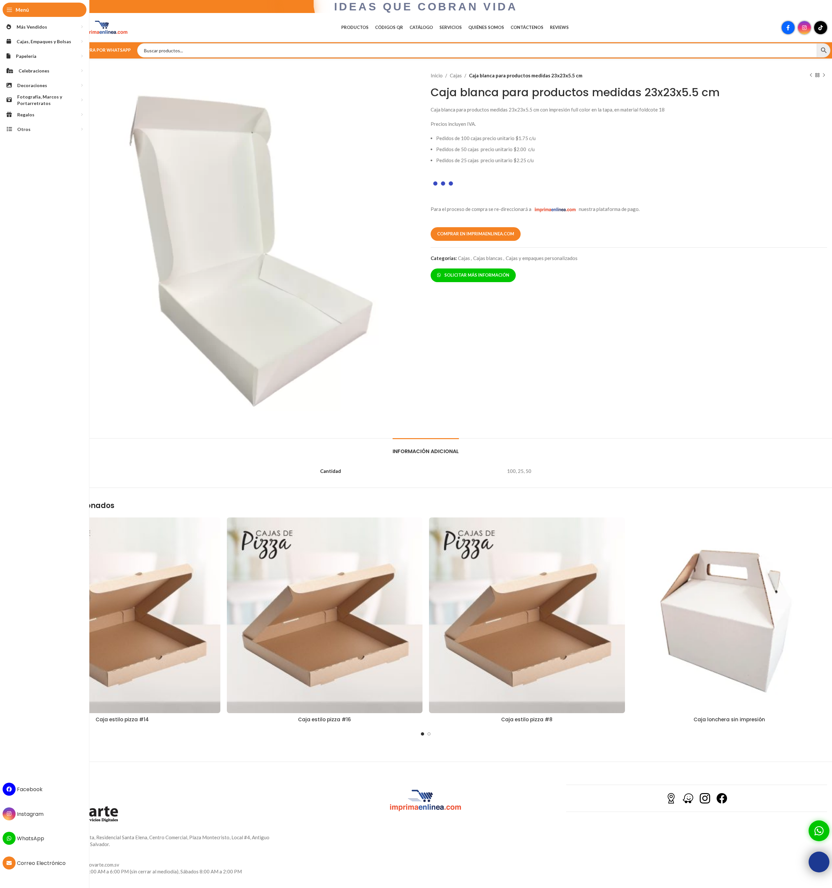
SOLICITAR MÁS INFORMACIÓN (475, 275)
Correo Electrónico (41, 863)
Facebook (29, 789)
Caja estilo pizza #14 (122, 719)
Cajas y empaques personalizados (542, 258)
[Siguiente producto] (824, 75)
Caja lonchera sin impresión (729, 719)
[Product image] (122, 615)
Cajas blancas (487, 258)
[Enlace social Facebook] (788, 27)
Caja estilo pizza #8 (526, 719)
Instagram (30, 813)
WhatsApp (30, 838)
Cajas (456, 75)
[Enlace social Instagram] (804, 27)
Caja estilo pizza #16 (324, 719)
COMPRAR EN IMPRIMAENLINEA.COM (475, 233)
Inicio (437, 75)
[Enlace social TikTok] (820, 27)
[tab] (426, 448)
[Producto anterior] (811, 75)
